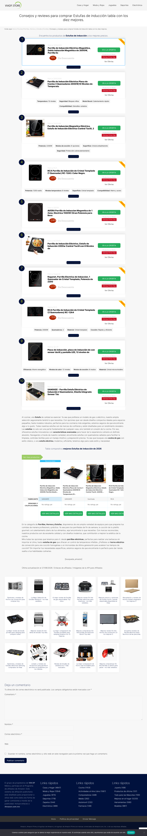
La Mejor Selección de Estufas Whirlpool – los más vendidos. (38, 599)
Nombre (9, 724)
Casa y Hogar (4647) (52, 787)
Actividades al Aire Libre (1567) (92, 791)
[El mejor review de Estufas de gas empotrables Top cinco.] (62, 586)
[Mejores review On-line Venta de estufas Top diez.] (38, 619)
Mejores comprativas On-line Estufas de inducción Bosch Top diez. (85, 632)
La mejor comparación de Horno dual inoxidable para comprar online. (85, 665)
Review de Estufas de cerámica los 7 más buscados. (61, 665)
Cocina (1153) (84, 787)
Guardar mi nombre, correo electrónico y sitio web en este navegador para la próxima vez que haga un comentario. (58, 754)
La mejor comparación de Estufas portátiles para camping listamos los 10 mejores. (62, 633)
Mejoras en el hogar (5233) (126, 798)
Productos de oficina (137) (125, 791)
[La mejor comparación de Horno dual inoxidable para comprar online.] (85, 652)
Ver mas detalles (50, 513)
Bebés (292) (84, 798)
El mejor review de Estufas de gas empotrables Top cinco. (62, 599)
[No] (144, 832)
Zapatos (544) (49, 802)
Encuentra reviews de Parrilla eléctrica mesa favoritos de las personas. (132, 632)
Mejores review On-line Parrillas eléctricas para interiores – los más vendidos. (85, 600)
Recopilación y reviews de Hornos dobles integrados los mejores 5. (132, 599)
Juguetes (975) (49, 795)
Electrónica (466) (50, 806)
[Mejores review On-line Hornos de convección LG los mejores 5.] (108, 619)
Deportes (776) (49, 798)
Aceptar (131, 832)
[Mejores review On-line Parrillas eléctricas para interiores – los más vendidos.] (85, 586)
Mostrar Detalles (73, 67)
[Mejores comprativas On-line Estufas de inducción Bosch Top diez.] (85, 619)
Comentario (10, 694)
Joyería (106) (120, 787)
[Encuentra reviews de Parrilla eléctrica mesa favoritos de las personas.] (131, 619)
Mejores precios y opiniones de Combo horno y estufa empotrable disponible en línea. (108, 600)
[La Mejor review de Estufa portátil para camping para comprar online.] (15, 619)
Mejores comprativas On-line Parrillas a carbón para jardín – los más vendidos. (108, 665)
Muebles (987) (120, 806)
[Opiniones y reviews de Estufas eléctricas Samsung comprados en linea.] (15, 652)
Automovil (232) (86, 802)
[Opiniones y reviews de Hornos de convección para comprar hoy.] (15, 586)
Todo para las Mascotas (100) (127, 795)
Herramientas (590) (122, 802)
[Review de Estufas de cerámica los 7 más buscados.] (62, 652)
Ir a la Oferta (109, 50)
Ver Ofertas (108, 61)
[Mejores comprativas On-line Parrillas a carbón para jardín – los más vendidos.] (108, 652)
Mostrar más (73, 112)
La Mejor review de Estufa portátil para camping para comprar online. (15, 632)
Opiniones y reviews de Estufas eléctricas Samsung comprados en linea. (15, 665)
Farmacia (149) (85, 806)
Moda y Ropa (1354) (51, 791)
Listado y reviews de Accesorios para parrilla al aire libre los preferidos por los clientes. (38, 666)
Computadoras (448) (88, 795)
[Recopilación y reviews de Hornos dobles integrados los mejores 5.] (131, 586)
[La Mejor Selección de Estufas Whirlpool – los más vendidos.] (38, 586)
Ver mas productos (31, 457)
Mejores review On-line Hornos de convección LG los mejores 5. (108, 632)
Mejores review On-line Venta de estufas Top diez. (38, 631)
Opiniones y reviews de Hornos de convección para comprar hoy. (15, 599)
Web (6, 744)
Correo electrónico (13, 734)
